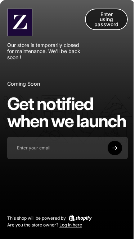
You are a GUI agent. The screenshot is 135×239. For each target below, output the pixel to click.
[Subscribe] (115, 148)
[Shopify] (80, 218)
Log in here (70, 225)
